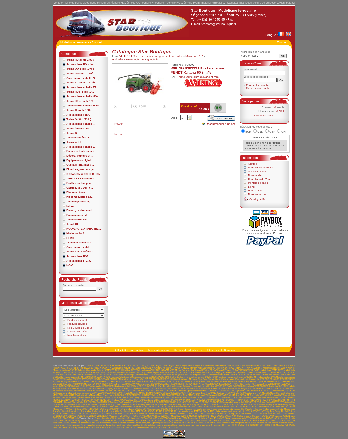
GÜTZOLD (58, 384)
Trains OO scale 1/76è (80, 68)
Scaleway (229, 350)
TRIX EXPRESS (264, 414)
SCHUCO (253, 407)
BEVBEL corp (59, 372)
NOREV (85, 400)
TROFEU (277, 414)
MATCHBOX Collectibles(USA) (172, 393)
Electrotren (238, 377)
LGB (163, 391)
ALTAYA (76, 368)
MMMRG (269, 395)
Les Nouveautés (77, 331)
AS (252, 368)
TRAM (201, 414)
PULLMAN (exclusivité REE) (88, 404)
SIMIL (111, 409)
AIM (243, 365)
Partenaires (255, 190)
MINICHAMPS (200, 395)
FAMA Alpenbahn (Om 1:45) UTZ (133, 379)
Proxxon (61, 404)
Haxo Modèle (143, 384)
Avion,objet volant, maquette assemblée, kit (124, 425)
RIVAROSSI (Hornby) (285, 404)
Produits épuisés (77, 323)
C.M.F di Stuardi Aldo (195, 372)
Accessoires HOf (77, 256)
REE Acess (248, 404)
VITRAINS (133, 416)
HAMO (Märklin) (83, 384)
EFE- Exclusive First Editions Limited (188, 377)
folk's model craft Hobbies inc (246, 379)
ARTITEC (236, 368)
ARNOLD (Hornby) (189, 368)
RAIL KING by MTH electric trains (148, 404)
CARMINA (241, 372)
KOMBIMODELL (233, 388)
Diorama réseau (76, 192)
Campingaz (219, 372)
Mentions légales (258, 182)
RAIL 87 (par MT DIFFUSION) (119, 404)
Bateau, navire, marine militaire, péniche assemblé (172, 425)
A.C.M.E (127, 365)
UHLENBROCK (60, 416)
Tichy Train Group (272, 411)
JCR (280, 386)
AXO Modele (175, 370)
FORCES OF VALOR (269, 379)
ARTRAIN (246, 368)
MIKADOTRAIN (149, 395)
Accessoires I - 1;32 (78, 260)
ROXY (199, 407)
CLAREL (284, 372)
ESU (75, 379)
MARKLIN (153, 393)
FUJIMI (128, 381)
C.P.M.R (209, 372)
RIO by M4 (270, 404)
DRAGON (89, 377)
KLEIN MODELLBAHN (188, 388)
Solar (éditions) (153, 409)
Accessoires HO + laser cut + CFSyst (131, 418)
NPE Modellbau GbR (129, 400)
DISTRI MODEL (253, 375)
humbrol (99, 386)
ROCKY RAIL (102, 407)
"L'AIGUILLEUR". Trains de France (100, 365)
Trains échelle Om (77, 128)
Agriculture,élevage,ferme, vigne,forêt (135, 59)
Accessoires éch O (78, 114)
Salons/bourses (257, 171)
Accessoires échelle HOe (82, 96)
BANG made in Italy (262, 370)
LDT (83, 391)
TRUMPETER (288, 414)
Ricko (262, 404)
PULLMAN (70, 404)
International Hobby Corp (205, 386)
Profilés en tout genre (79, 183)
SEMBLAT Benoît (272, 407)
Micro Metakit (91, 395)
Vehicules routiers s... (80, 242)
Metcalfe (266, 393)
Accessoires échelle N (80, 78)
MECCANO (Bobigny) (215, 393)
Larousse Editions (73, 391)
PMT (293, 400)
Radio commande (77, 215)
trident (248, 414)
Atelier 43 (258, 368)
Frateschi (120, 381)
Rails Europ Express (180, 404)
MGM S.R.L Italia (60, 395)
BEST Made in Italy (286, 370)
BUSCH (175, 372)
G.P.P (169, 381)
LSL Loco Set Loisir (81, 393)
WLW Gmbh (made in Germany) (246, 416)
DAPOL (152, 375)
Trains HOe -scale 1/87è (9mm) (263, 418)
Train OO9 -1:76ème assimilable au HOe (122, 427)
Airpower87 (267, 365)
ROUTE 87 (191, 407)
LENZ (115, 391)
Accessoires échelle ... (80, 123)
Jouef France (77, 388)
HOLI (241, 384)
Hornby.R (78, 386)
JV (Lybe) (108, 388)
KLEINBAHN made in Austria (212, 388)
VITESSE (124, 416)
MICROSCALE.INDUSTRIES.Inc (127, 395)
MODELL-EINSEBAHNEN (174, 397)
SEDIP (262, 407)
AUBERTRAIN (134, 370)
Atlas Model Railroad (95, 370)
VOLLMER (147, 416)
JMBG (63, 388)
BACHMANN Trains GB (201, 370)
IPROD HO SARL (224, 386)
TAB (200, 411)
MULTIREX (241, 397)
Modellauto (191, 397)
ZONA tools (74, 418)
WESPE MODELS (189, 416)
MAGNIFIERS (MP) (114, 393)
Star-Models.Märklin (110, 411)
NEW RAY (70, 400)
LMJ (269, 391)
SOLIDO (164, 409)
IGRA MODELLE (138, 386)
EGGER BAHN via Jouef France (219, 377)
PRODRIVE (204, 402)
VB (87, 416)
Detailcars (212, 375)
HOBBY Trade (217, 384)
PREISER (163, 402)
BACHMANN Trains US (223, 370)
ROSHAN (137, 407)
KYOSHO (260, 388)
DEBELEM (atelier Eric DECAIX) (182, 375)
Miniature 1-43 (75, 233)
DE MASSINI (162, 375)
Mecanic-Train (199, 393)
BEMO (274, 370)
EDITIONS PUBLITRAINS (160, 377)
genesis (188, 381)
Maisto (127, 393)
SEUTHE (72, 409)
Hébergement (214, 350)
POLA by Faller (77, 402)
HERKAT (189, 384)
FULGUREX (137, 381)
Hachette (67, 384)
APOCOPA (104, 368)
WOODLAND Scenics (272, 416)
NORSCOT (95, 400)
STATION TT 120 (154, 411)
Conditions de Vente (260, 179)
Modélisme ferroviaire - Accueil (81, 42)
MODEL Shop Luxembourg (138, 397)
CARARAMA (230, 372)
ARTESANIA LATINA (222, 368)
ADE (134, 365)
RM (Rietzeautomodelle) (79, 407)
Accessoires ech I (77, 247)
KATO (124, 388)
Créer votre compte (257, 85)
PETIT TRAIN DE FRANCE (243, 400)
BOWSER (87, 372)
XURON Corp (289, 416)
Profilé (70, 237)
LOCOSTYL (290, 391)
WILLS (228, 416)
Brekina (132, 372)
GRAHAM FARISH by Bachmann (255, 381)
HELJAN (174, 384)
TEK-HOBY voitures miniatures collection (228, 411)
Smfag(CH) (141, 409)
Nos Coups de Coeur (79, 327)
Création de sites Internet (189, 350)
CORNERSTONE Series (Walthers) (117, 375)
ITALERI (236, 386)
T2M (196, 411)
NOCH (78, 400)
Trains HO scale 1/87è (80, 59)
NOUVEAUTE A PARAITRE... (83, 228)
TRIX (254, 414)
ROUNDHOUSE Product (175, 407)
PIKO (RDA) (267, 400)
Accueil (252, 163)
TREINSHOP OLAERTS (215, 414)
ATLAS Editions (78, 370)
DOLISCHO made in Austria (65, 377)
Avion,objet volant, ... (79, 201)
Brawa (126, 372)
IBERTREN (108, 386)
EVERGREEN (88, 379)
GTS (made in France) (285, 381)
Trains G (71, 133)
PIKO (258, 400)
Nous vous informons (260, 167)
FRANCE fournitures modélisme (85, 381)
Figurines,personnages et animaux (166, 423)
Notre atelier (255, 175)
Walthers (156, 416)
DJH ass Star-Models (270, 375)
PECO (228, 400)
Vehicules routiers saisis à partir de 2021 (70, 427)
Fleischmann (227, 379)
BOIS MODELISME (74, 372)
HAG (74, 384)
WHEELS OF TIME (207, 416)
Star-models (235, 409)
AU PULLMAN (121, 370)
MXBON (282, 397)
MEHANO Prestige (244, 393)
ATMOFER (109, 370)
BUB (170, 372)
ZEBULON (57, 418)
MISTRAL (242, 395)
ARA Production (116, 368)
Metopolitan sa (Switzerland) (282, 393)
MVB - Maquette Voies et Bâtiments (262, 397)
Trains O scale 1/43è (79, 110)
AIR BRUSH (251, 365)
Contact (282, 42)
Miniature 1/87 (194, 56)
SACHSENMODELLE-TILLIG (222, 407)
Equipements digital (78, 160)
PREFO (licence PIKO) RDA (145, 402)
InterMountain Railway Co (181, 386)
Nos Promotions (76, 335)
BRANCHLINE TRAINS (103, 372)
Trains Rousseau (177, 414)
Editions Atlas (118, 377)
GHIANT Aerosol (227, 381)
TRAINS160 (191, 414)
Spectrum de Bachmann (195, 409)
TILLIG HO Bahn (288, 411)
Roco (111, 407)
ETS (79, 379)
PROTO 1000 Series (263, 402)
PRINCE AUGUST (176, 402)
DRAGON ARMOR (102, 377)
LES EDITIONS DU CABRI (148, 391)
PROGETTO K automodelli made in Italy (227, 402)
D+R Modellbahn (140, 375)
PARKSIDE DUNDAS (205, 400)
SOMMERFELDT (177, 409)
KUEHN (251, 388)
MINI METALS (187, 395)
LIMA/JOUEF (261, 391)
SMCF (117, 409)
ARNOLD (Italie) (205, 368)
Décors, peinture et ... (79, 155)
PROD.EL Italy (191, 402)
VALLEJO (81, 416)
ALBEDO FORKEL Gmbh (284, 365)
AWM (152, 370)
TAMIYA (206, 411)
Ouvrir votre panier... (264, 115)
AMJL (96, 368)
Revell (257, 404)
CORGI (97, 375)
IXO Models (245, 386)
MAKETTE (144, 393)
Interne (70, 206)
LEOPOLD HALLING (127, 391)
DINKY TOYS (223, 375)
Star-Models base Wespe (69, 411)
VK (140, 416)
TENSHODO (252, 411)
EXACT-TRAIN (102, 379)
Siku (79, 409)
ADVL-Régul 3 (169, 365)
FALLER (113, 379)
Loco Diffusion (278, 391)
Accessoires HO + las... (81, 64)
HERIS (181, 384)
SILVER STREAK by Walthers (95, 409)
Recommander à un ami (220, 123)
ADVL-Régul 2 (156, 365)
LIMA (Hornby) (238, 391)
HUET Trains (89, 386)
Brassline (118, 372)
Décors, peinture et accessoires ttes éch (81, 423)
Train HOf (72, 224)
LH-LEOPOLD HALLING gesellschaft (182, 391)
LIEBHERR (203, 391)
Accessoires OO (76, 219)
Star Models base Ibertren (218, 409)
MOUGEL (213, 397)
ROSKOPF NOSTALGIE (152, 407)
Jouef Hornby (90, 388)
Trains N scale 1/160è (79, 73)
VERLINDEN (102, 416)
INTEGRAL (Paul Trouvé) (158, 386)
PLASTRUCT (279, 400)
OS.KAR (175, 400)
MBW (189, 393)
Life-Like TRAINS (216, 391)
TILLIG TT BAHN (61, 414)
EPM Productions (258, 377)
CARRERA (274, 372)
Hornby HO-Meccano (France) (257, 384)
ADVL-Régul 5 (195, 365)
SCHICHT (244, 407)
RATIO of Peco (210, 404)
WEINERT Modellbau (170, 416)
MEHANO (230, 393)
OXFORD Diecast (187, 400)
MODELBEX (156, 397)
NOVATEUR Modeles (109, 400)
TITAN (73, 414)
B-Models (186, 370)
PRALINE (105, 402)
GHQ (237, 381)
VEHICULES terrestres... (81, 178)
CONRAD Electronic (84, 375)
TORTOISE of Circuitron (110, 414)
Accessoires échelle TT (81, 87)
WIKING (220, 416)
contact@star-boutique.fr (219, 24)
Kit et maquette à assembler (93, 425)
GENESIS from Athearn (203, 381)
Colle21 (291, 372)
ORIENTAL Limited (162, 400)
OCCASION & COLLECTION (83, 174)
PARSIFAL (219, 400)
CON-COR (70, 375)
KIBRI (174, 388)
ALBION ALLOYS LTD (62, 368)
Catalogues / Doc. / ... (79, 187)
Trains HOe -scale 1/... (80, 91)
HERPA (196, 384)
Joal (69, 388)
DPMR (81, 377)
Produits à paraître (78, 320)
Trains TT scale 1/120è (80, 82)
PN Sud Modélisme (61, 402)
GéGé (216, 381)
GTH (272, 381)
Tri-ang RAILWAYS (235, 414)
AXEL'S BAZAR (163, 370)
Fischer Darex (214, 379)
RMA (93, 407)
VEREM (92, 416)
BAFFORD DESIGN (244, 370)
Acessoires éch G (77, 137)
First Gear (202, 379)
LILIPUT (228, 391)
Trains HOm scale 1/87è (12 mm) (72, 420)
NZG (141, 400)
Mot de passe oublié (258, 88)
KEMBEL (147, 388)
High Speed (206, 384)
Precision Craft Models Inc (121, 402)
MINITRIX (233, 395)
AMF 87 (89, 368)
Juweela (100, 388)
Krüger (244, 388)
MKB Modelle (253, 395)
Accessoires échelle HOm (82, 105)
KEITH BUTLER (134, 388)
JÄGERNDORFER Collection (264, 386)
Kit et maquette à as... (79, 196)
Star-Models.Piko (127, 411)
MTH (233, 397)
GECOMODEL (178, 381)
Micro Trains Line (104, 395)
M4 (95, 393)
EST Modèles (66, 379)
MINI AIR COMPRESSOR (168, 395)
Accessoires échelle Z (80, 146)
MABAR (101, 393)
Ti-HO (261, 411)
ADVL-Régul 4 (182, 365)
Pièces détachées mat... (81, 151)
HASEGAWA (131, 384)
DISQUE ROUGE (237, 375)
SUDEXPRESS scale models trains (178, 411)
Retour (118, 123)
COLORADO (58, 375)
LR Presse (57, 393)
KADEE (117, 388)
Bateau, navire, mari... (80, 210)
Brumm (163, 372)
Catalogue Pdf (257, 199)
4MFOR (120, 365)
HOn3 (69, 265)
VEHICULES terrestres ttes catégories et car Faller (150, 56)
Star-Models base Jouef (269, 409)
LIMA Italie (250, 391)
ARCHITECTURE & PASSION (137, 368)
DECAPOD (202, 375)
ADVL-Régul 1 (143, 365)
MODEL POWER (61, 397)
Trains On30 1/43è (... (79, 119)
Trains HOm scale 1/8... (81, 101)
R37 (103, 404)
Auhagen (146, 370)
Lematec (108, 391)
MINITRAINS (222, 395)
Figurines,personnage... (81, 169)
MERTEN (257, 393)
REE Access (237, 404)
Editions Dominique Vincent (136, 377)
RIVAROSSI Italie (60, 407)
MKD (262, 395)
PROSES (249, 402)
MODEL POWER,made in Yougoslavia (86, 397)
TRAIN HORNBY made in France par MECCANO (146, 414)
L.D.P (281, 388)
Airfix (259, 365)
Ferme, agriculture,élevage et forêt (198, 76)
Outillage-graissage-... (80, 164)
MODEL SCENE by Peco (115, 397)
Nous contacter (257, 194)
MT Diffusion (224, 397)
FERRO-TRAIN (156, 379)
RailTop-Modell (196, 404)
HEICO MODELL (157, 384)
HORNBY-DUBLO (66, 386)
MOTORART (202, 397)
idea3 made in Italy (122, 386)
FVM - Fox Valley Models (155, 381)
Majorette (134, 393)
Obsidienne (148, 400)
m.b (92, 393)
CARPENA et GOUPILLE (258, 372)
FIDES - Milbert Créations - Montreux (180, 379)
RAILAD (167, 404)
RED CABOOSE (224, 404)
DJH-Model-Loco (287, 375)
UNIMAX (72, 416)
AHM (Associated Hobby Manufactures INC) (221, 365)
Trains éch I (73, 142)
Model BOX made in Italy (284, 395)
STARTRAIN (141, 411)
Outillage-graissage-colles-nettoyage (134, 423)
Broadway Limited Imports (148, 372)
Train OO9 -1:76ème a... (81, 251)
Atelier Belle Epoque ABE (274, 368)
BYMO (183, 372)
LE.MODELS (91, 391)
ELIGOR (247, 377)
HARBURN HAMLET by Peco (111, 384)
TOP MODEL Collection (87, 414)
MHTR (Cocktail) (76, 395)
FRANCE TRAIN (107, 381)
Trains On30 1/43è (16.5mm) (158, 420)
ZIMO (65, 418)
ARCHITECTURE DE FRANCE (166, 368)
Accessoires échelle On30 (183, 420)
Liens (251, 186)
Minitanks (211, 395)
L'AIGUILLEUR (271, 388)
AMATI (83, 368)
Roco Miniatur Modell (123, 407)
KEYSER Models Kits (161, 388)
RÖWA (206, 407)
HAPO (95, 384)
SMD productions (128, 409)
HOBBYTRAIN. (231, 384)
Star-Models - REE (249, 409)
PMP (288, 400)
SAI (237, 407)
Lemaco (100, 391)
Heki (167, 384)
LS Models (67, 393)
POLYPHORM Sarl (92, 402)
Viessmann (114, 416)
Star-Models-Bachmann (91, 411)
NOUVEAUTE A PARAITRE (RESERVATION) (255, 425)
